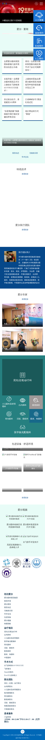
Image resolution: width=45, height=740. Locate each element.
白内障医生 (8, 686)
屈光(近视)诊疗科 (10, 632)
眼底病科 (7, 651)
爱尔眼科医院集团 (11, 598)
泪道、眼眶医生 (10, 703)
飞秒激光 (7, 669)
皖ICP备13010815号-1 (22, 738)
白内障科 (7, 635)
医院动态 (15, 153)
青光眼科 (7, 645)
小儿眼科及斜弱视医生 (12, 690)
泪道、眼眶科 (9, 648)
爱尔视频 (7, 620)
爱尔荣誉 (7, 604)
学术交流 (25, 157)
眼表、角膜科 (9, 654)
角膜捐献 (7, 624)
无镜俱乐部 (33, 153)
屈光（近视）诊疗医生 (12, 683)
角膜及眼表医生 (10, 706)
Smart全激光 (8, 672)
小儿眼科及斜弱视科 (11, 638)
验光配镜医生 (9, 693)
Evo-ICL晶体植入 (10, 675)
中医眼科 (7, 658)
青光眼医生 (8, 696)
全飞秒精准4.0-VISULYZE (14, 665)
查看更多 (25, 174)
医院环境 (7, 601)
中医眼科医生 (9, 709)
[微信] (22, 732)
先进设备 (7, 617)
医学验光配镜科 (10, 641)
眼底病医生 (8, 699)
